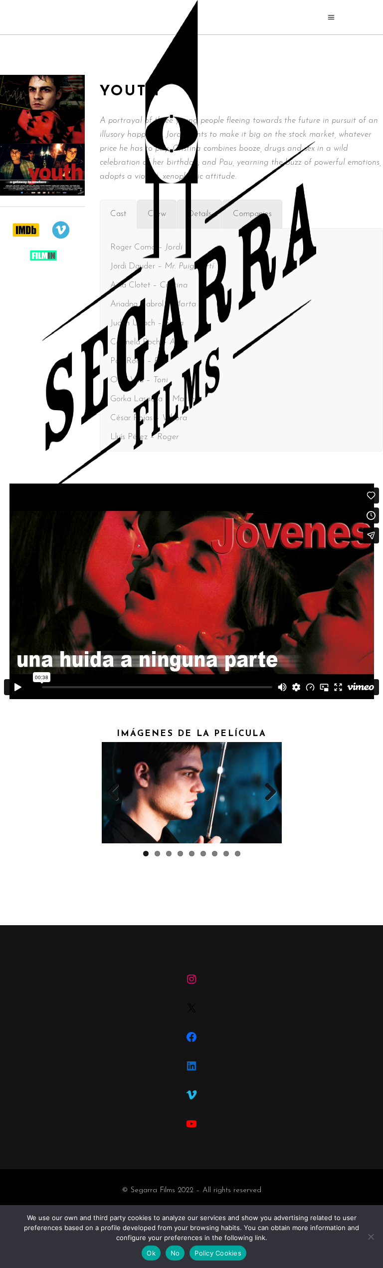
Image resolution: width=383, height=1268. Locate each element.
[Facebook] (191, 1037)
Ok (151, 1253)
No (175, 1253)
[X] (191, 1008)
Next (267, 792)
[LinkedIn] (191, 1066)
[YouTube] (191, 1124)
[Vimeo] (191, 1095)
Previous (117, 792)
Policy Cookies (217, 1253)
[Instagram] (191, 979)
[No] (371, 1237)
